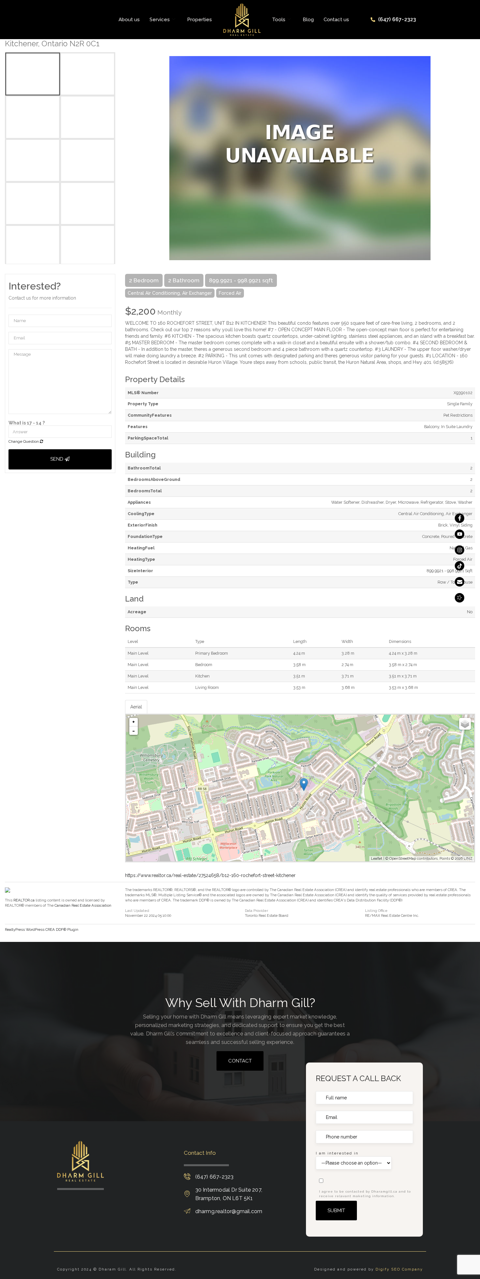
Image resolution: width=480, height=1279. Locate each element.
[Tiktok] (459, 566)
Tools (278, 19)
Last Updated (137, 911)
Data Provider (256, 911)
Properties (199, 19)
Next (470, 158)
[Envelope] (459, 582)
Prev (130, 158)
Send (57, 459)
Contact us (336, 19)
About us (129, 19)
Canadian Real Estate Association (83, 905)
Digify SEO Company (399, 1269)
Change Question (24, 441)
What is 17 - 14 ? (26, 422)
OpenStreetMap (402, 858)
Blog (308, 19)
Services (160, 19)
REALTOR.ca (24, 900)
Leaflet (376, 858)
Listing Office (376, 911)
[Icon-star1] (459, 597)
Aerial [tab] (136, 706)
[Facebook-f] (459, 518)
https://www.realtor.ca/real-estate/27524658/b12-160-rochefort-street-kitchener (210, 875)
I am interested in (337, 1153)
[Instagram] (459, 550)
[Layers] (465, 724)
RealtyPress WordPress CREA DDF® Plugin (41, 929)
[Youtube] (459, 534)
